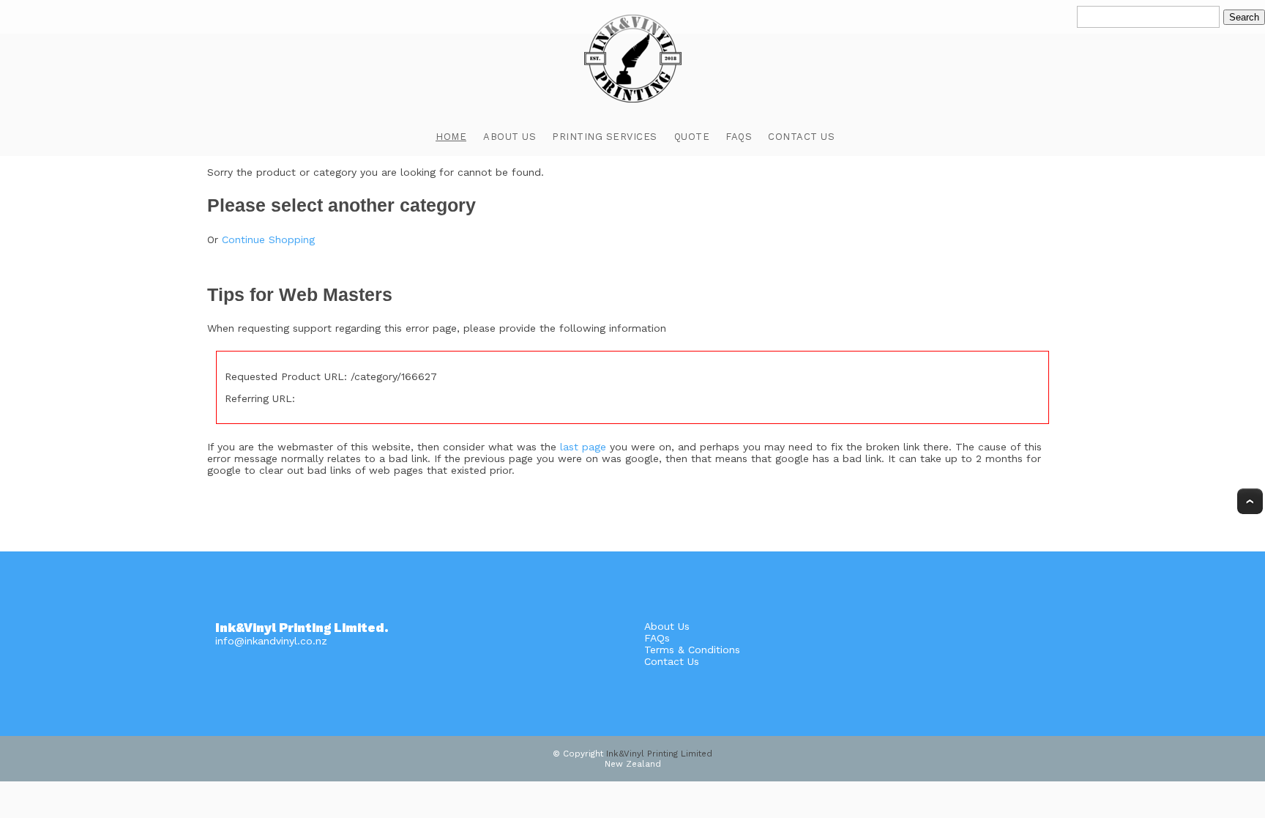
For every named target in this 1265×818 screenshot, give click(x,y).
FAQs (738, 136)
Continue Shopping (268, 239)
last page (583, 447)
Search (1244, 17)
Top (1250, 501)
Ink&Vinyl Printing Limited (659, 753)
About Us (509, 136)
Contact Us (801, 136)
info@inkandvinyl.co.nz (271, 641)
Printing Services (604, 136)
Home (451, 136)
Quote (692, 136)
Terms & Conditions (692, 649)
